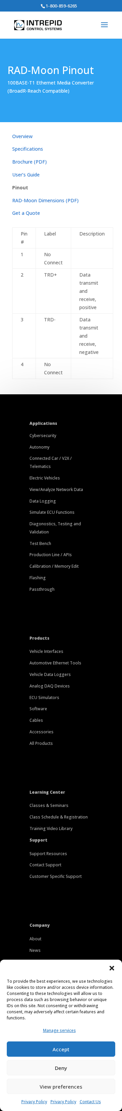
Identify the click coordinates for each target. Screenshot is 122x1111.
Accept (61, 1049)
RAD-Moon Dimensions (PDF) (45, 200)
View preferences (61, 1086)
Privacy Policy (34, 1102)
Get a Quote (26, 213)
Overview (22, 136)
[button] (111, 968)
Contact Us (90, 1102)
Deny (61, 1068)
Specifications (27, 149)
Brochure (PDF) (29, 161)
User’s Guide (26, 174)
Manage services (59, 1030)
